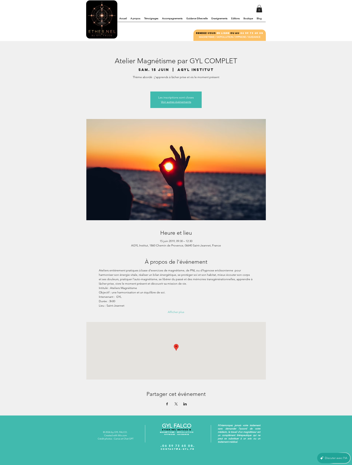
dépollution (185, 432)
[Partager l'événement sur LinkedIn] (185, 403)
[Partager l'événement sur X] (176, 403)
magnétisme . (168, 432)
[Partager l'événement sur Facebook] (167, 403)
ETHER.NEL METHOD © (176, 430)
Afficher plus (176, 312)
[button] (259, 8)
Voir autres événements (176, 102)
